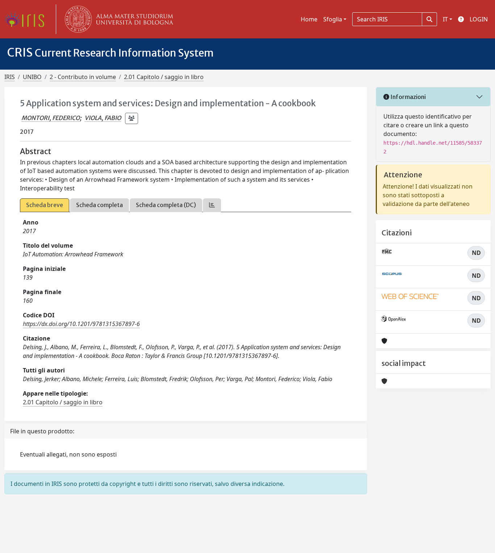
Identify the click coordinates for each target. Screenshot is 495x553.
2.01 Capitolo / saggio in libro (164, 77)
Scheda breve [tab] (44, 205)
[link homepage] (27, 19)
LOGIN (479, 19)
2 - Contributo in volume (83, 77)
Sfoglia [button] (332, 19)
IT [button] (445, 19)
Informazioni (407, 96)
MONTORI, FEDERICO (50, 117)
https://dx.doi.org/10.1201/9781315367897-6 (81, 324)
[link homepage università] (117, 19)
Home (309, 19)
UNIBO (32, 77)
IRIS (9, 77)
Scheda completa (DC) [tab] (166, 205)
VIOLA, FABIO (102, 117)
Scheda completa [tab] (99, 205)
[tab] (212, 205)
